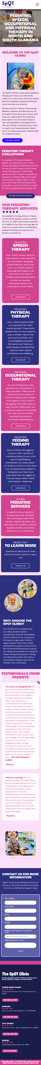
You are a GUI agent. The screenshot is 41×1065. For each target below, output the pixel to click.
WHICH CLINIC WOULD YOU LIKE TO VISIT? (18, 931)
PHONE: (7, 923)
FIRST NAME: (10, 899)
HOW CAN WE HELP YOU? (14, 940)
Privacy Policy (33, 1061)
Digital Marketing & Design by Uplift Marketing (20, 1063)
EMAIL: (7, 915)
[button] (13, 857)
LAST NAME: (9, 907)
